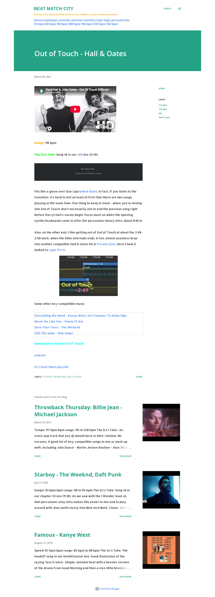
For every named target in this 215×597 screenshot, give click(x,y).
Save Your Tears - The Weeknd (57, 327)
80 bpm (50, 24)
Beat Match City (53, 8)
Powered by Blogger (109, 588)
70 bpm (39, 24)
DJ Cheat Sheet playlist (51, 367)
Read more (125, 456)
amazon (40, 355)
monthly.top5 (93, 20)
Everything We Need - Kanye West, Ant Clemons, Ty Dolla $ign (81, 315)
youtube (64, 20)
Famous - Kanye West (62, 534)
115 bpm (163, 105)
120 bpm (99, 24)
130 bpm (112, 24)
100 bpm (74, 24)
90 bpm (62, 24)
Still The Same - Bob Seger (54, 333)
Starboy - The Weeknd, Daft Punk (78, 474)
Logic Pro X (57, 250)
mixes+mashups (45, 20)
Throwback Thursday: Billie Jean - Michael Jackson (78, 411)
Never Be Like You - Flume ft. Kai (59, 321)
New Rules (89, 191)
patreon (77, 20)
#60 (79, 154)
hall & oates (164, 117)
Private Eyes (106, 244)
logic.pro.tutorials (116, 20)
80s (160, 113)
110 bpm (87, 24)
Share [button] (162, 88)
